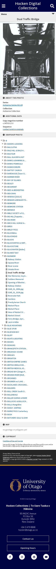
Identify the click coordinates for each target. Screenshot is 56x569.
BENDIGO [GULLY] (14, 196)
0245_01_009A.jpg (15, 289)
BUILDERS (11, 388)
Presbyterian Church (17, 302)
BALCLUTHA (12, 147)
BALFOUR (11, 154)
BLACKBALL (12, 233)
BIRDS (9, 226)
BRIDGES (11, 355)
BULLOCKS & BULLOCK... (17, 401)
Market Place (13, 305)
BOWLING (11, 345)
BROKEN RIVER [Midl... (16, 375)
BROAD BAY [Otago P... (16, 371)
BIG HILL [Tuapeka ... (15, 216)
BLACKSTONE (13, 246)
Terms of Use (16, 454)
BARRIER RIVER (13, 177)
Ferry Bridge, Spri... (16, 318)
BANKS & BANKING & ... (16, 160)
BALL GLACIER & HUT (15, 157)
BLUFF (9, 335)
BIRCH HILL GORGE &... (16, 223)
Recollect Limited (32, 459)
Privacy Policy (7, 454)
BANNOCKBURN (13, 167)
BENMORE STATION (15, 206)
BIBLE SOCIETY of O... (16, 213)
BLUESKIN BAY (13, 332)
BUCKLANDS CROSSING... (17, 384)
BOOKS (10, 342)
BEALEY (10, 183)
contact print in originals (13, 129)
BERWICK (11, 210)
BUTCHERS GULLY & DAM (17, 417)
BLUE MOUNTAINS (14, 325)
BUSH (9, 414)
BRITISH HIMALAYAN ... (16, 365)
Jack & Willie (13, 322)
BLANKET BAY (13, 253)
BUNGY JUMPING (14, 408)
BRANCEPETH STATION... (17, 348)
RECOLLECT (6, 459)
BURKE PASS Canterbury (17, 411)
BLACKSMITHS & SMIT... (16, 243)
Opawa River (13, 262)
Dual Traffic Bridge (16, 272)
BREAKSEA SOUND (15, 351)
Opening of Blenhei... (17, 282)
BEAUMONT (12, 187)
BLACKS (10, 239)
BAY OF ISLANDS (14, 180)
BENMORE (11, 203)
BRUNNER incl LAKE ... (16, 381)
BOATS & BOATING (15, 338)
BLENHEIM (11, 256)
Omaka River (13, 269)
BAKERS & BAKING (15, 144)
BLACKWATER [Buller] (16, 249)
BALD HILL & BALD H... (16, 150)
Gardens (11, 299)
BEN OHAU (11, 193)
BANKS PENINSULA (15, 163)
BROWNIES (11, 378)
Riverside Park (14, 295)
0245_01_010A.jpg (15, 292)
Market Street (14, 315)
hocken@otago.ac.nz (28, 530)
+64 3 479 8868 (28, 527)
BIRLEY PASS (12, 229)
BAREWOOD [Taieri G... (16, 173)
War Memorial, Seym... (17, 276)
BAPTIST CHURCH (14, 170)
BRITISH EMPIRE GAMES (17, 361)
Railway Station (14, 259)
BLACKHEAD (12, 236)
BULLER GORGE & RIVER (17, 398)
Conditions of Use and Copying (13, 441)
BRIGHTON (11, 358)
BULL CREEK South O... (16, 391)
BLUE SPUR (12, 328)
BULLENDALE (12, 394)
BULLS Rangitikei (14, 404)
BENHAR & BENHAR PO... (17, 200)
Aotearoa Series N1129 (13, 105)
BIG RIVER (11, 220)
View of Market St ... (16, 312)
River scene (13, 266)
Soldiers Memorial (16, 279)
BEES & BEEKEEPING (15, 190)
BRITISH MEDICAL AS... (16, 368)
